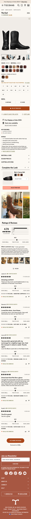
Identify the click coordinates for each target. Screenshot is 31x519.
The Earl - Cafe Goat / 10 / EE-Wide (17, 324)
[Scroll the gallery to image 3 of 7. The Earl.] (13, 57)
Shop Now (24, 1)
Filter (16, 268)
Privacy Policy (12, 509)
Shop (2, 9)
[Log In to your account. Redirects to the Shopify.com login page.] (25, 5)
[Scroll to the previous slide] (25, 167)
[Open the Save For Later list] (21, 5)
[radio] (3, 67)
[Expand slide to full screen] (28, 51)
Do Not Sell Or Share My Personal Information (15, 512)
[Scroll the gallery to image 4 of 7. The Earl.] (18, 57)
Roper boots (17, 9)
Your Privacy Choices (16, 514)
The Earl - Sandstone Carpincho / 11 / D (18, 293)
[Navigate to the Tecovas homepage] (9, 5)
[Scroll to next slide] (28, 167)
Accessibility (15, 510)
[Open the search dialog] (18, 5)
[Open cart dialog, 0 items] (28, 5)
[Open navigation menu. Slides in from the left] (2, 5)
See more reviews (15, 440)
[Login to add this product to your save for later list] (29, 18)
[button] (20, 228)
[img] (19, 246)
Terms (6, 509)
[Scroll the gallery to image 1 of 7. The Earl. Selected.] (3, 57)
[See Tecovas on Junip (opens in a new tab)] (19, 445)
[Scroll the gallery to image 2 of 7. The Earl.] (8, 57)
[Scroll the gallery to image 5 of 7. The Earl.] (23, 57)
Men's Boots (8, 9)
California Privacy (22, 509)
